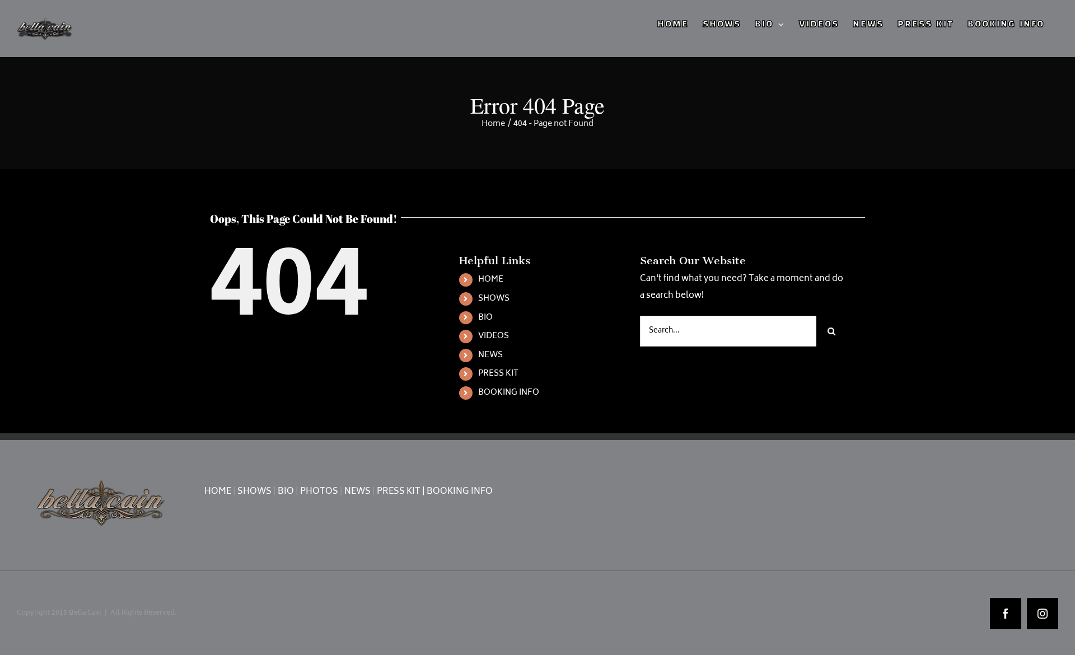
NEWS (490, 355)
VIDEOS (493, 336)
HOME (490, 280)
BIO (485, 318)
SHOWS (494, 299)
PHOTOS (319, 491)
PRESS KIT (498, 374)
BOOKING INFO (508, 393)
